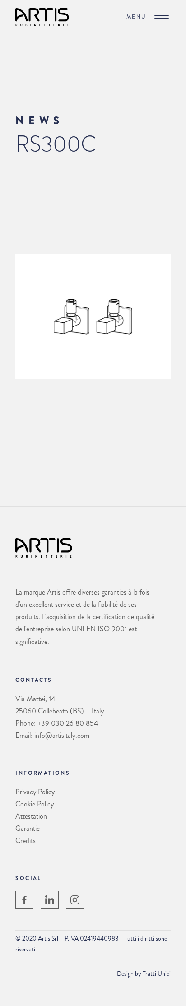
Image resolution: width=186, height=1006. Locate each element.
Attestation (31, 816)
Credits (25, 840)
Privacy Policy (35, 792)
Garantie (27, 828)
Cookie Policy (34, 804)
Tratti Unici (157, 973)
